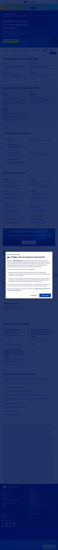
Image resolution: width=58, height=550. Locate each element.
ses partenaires (18, 260)
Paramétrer (33, 295)
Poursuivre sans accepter (13, 254)
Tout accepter (45, 295)
